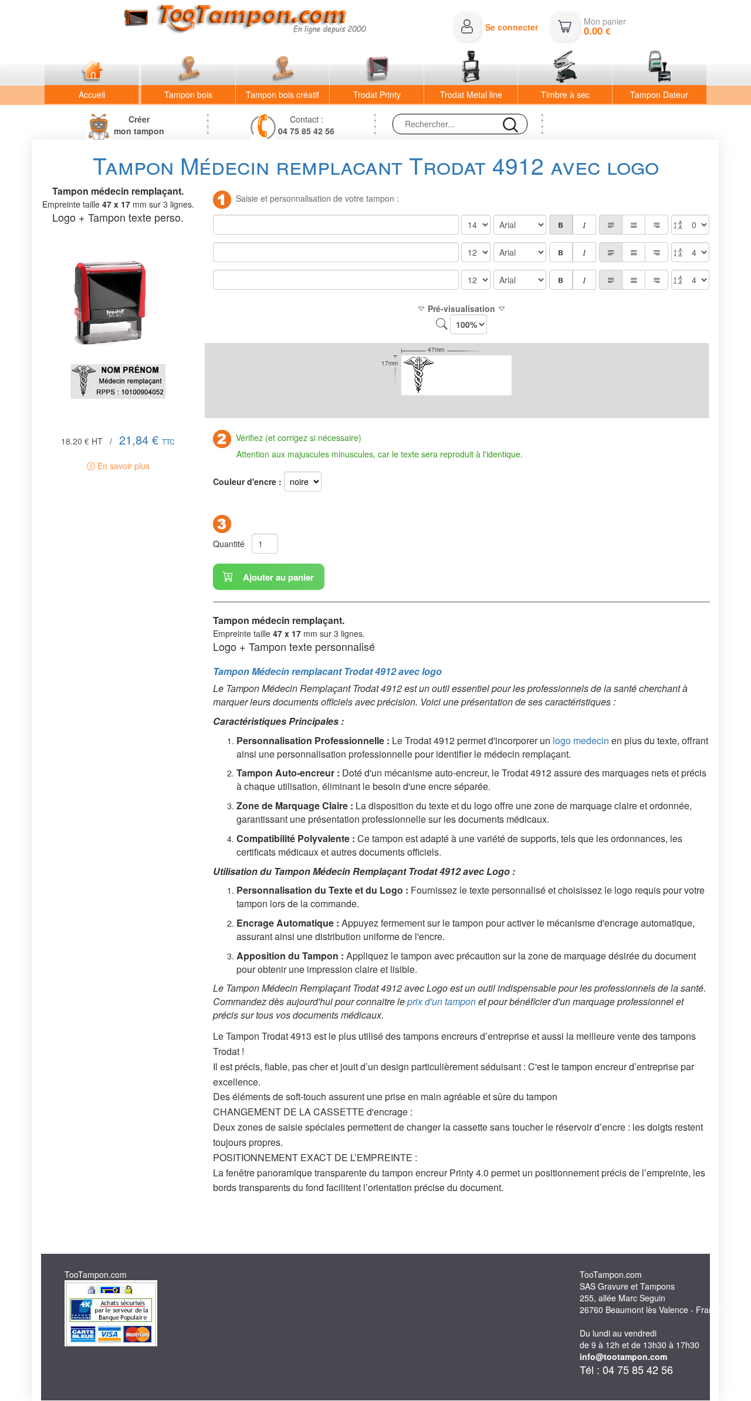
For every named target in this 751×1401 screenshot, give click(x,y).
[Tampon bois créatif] (283, 68)
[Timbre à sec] (565, 68)
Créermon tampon (139, 125)
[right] (656, 225)
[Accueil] (91, 68)
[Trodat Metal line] (471, 68)
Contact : (306, 125)
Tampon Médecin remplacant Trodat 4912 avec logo (327, 671)
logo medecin (581, 740)
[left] (611, 225)
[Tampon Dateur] (659, 68)
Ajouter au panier (277, 577)
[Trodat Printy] (377, 68)
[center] (633, 225)
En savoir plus (122, 465)
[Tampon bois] (188, 68)
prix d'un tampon (441, 1001)
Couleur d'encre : (247, 481)
